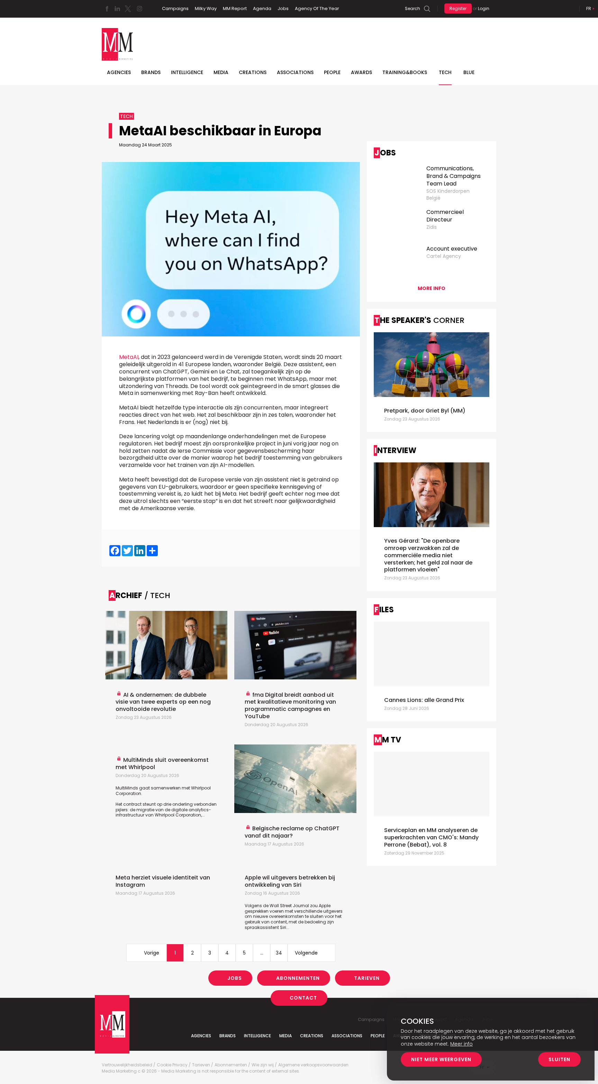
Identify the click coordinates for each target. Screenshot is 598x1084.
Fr (588, 8)
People (332, 72)
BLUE (468, 72)
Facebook (107, 8)
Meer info (461, 1043)
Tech (445, 72)
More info (431, 288)
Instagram (139, 8)
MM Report (235, 8)
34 (279, 952)
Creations (252, 72)
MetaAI (128, 357)
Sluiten (559, 1059)
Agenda (262, 8)
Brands (151, 72)
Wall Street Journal (289, 906)
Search (412, 8)
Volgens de (257, 906)
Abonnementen (298, 978)
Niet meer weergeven (441, 1059)
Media (221, 72)
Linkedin (117, 8)
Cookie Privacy (172, 1065)
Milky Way (206, 8)
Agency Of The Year (317, 8)
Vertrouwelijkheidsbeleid (127, 1065)
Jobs (283, 8)
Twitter (128, 8)
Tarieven (367, 978)
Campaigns (175, 8)
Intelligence (187, 72)
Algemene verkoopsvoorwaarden (313, 1065)
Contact (303, 997)
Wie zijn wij (263, 1065)
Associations (295, 72)
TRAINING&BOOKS (404, 72)
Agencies (119, 72)
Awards (361, 72)
